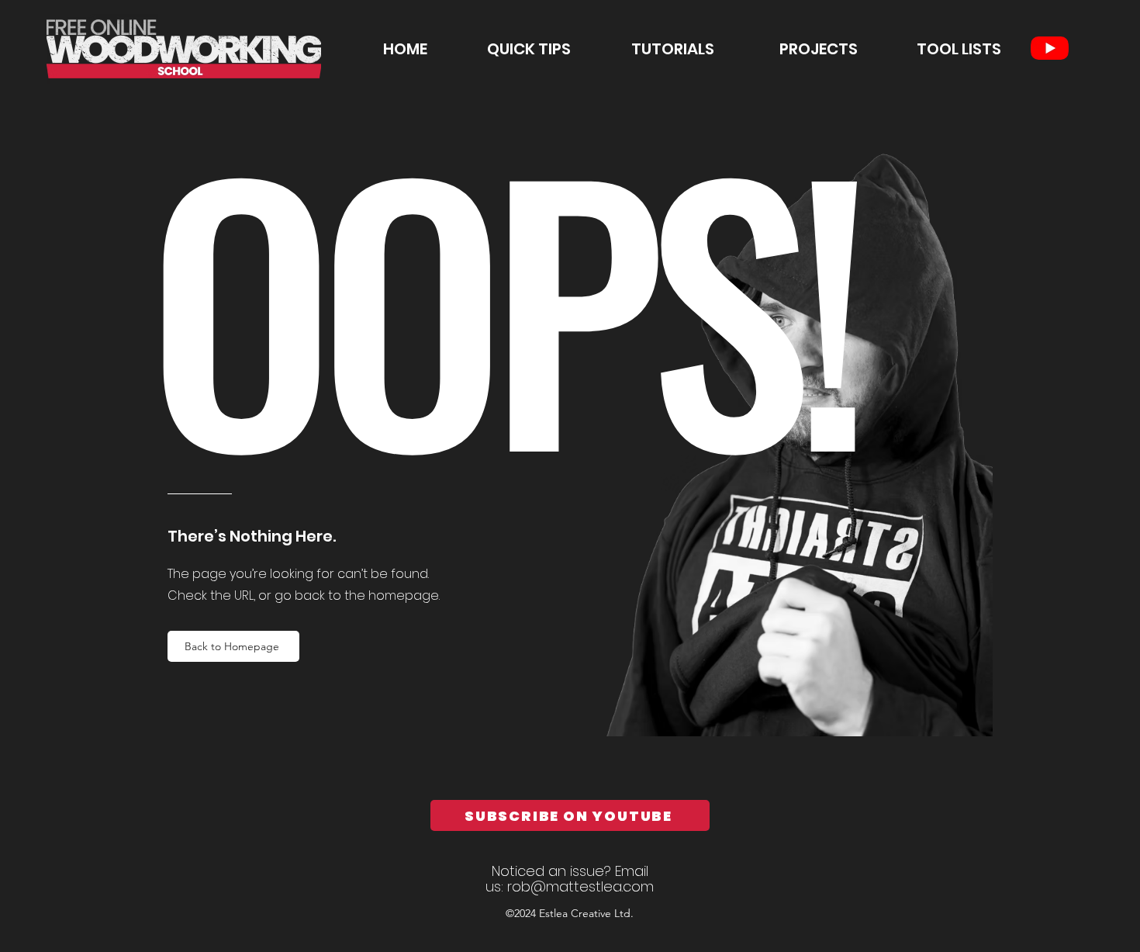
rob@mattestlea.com (580, 886)
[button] (650, 49)
